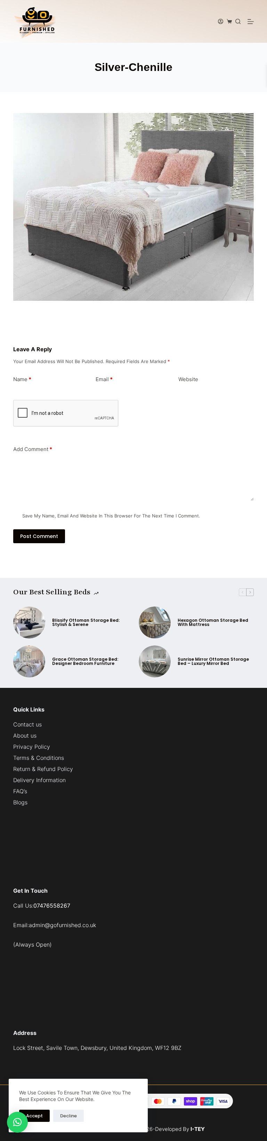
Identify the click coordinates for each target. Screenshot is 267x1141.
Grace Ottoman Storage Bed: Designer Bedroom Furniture (85, 661)
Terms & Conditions (38, 757)
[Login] (220, 21)
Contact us (27, 724)
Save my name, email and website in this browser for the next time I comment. (111, 516)
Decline (68, 1115)
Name (22, 379)
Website (188, 379)
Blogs (20, 802)
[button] (17, 1122)
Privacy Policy (31, 746)
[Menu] (251, 21)
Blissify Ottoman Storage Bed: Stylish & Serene (86, 622)
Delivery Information (39, 780)
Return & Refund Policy (43, 768)
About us (25, 735)
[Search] (238, 21)
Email (104, 379)
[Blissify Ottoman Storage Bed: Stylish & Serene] (29, 622)
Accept (34, 1115)
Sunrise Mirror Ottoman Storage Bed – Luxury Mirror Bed (213, 661)
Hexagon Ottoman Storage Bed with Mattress (213, 622)
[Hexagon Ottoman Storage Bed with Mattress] (155, 622)
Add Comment (32, 449)
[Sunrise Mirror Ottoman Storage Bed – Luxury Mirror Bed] (155, 661)
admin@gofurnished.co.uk (62, 925)
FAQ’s (20, 791)
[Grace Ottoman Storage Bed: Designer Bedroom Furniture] (29, 661)
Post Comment (39, 536)
